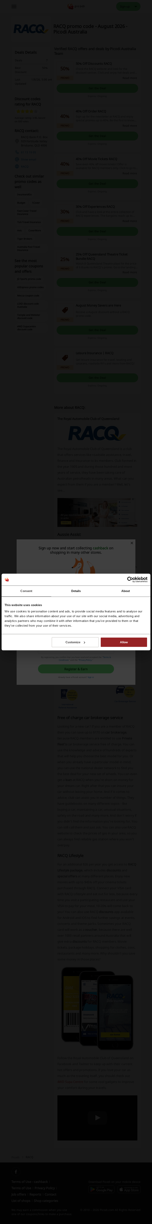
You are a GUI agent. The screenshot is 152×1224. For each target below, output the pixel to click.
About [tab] (125, 591)
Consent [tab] (26, 591)
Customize (73, 642)
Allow (124, 642)
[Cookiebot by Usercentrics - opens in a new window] (130, 580)
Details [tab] (76, 591)
